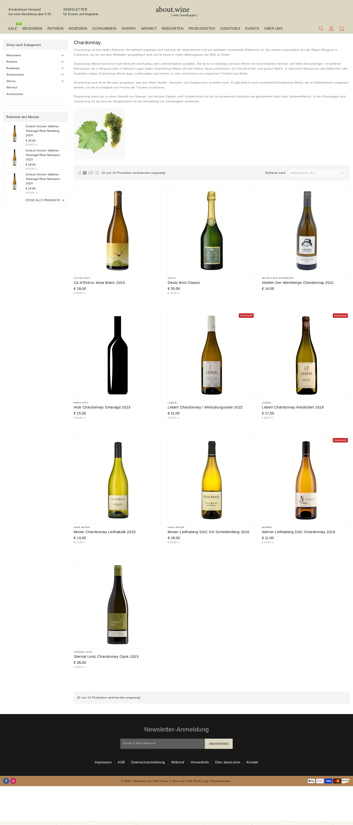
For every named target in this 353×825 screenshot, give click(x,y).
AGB (121, 762)
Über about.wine (227, 762)
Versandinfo (199, 762)
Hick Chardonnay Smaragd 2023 (102, 407)
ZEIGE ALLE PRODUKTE (43, 200)
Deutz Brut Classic (184, 283)
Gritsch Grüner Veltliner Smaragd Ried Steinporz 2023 (43, 155)
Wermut (11, 87)
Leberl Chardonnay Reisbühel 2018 (293, 407)
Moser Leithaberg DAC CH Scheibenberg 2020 (208, 532)
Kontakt (252, 762)
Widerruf (177, 762)
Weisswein (13, 55)
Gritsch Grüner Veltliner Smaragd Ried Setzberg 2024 (42, 131)
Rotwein (12, 61)
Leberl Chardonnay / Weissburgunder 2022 (205, 407)
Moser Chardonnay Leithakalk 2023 (105, 532)
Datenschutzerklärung (148, 762)
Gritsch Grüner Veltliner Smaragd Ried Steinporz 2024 (43, 179)
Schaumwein (15, 74)
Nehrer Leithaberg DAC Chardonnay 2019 (298, 532)
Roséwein (13, 68)
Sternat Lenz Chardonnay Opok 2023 (106, 657)
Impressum (103, 762)
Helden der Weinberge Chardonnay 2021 (298, 283)
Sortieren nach (275, 172)
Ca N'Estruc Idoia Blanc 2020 (99, 283)
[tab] (35, 55)
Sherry (11, 81)
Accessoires (14, 94)
